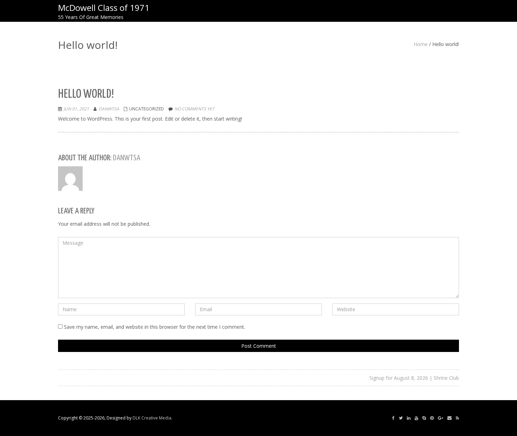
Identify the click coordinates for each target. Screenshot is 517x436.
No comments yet (194, 109)
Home (421, 44)
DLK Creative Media (152, 418)
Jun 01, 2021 (76, 109)
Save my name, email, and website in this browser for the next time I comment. (154, 326)
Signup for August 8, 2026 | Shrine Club (414, 377)
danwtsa (108, 109)
